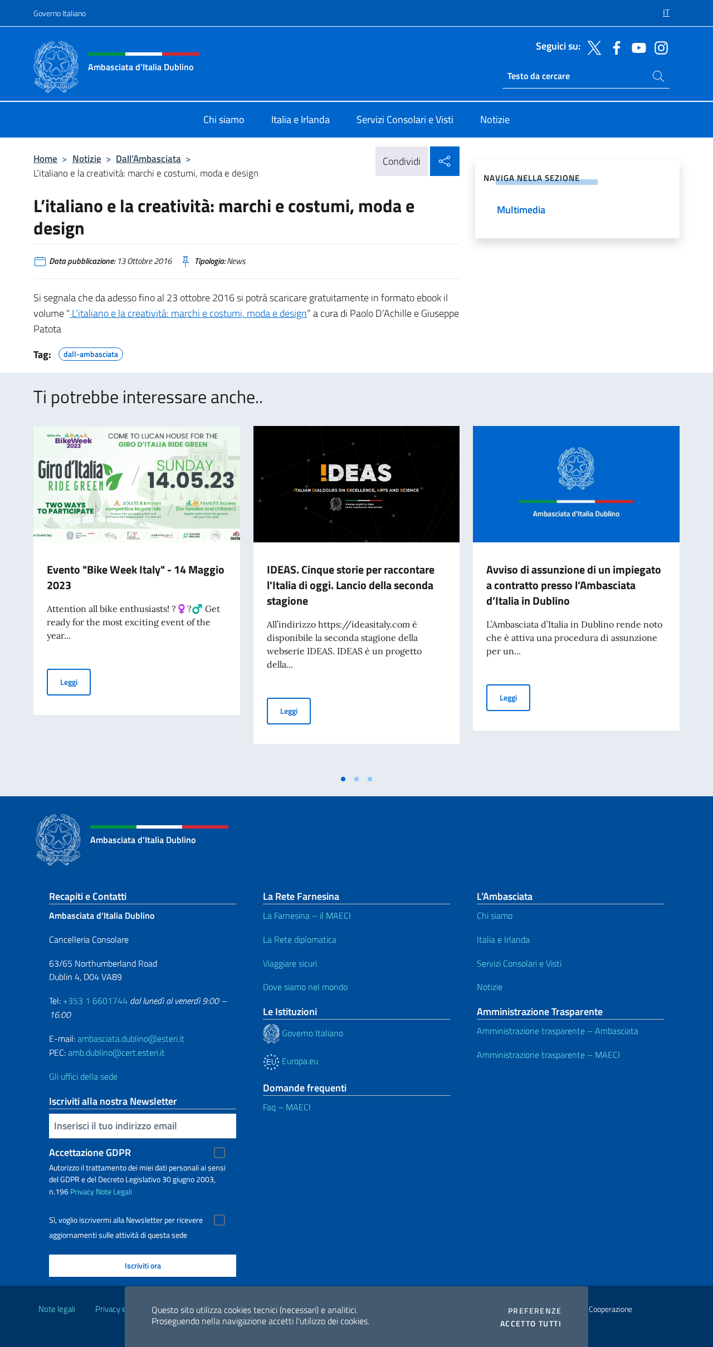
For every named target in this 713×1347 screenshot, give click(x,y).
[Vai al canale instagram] (658, 46)
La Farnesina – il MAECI (307, 915)
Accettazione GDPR (90, 1152)
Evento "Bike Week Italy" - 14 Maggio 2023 (135, 577)
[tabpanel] (136, 597)
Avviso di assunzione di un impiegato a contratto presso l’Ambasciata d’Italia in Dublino (573, 585)
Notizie (86, 158)
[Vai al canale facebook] (614, 46)
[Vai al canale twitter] (591, 46)
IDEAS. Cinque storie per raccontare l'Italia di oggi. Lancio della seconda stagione (350, 585)
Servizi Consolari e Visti (519, 963)
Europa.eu (299, 1060)
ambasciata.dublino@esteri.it (130, 1038)
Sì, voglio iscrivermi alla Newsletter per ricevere (126, 1220)
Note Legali (114, 1191)
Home (45, 158)
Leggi (75, 681)
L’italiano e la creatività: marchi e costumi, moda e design (188, 313)
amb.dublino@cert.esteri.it (116, 1052)
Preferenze (534, 1311)
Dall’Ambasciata (148, 158)
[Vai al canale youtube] (636, 46)
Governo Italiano (59, 13)
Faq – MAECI (287, 1107)
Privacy (82, 1191)
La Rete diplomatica (299, 939)
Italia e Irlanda (503, 939)
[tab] (343, 779)
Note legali (56, 1308)
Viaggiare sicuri (290, 963)
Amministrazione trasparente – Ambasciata (557, 1030)
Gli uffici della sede (83, 1076)
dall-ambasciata (91, 352)
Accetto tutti (530, 1324)
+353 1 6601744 (95, 1000)
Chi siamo (494, 915)
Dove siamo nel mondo (305, 986)
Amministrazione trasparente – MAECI (548, 1054)
